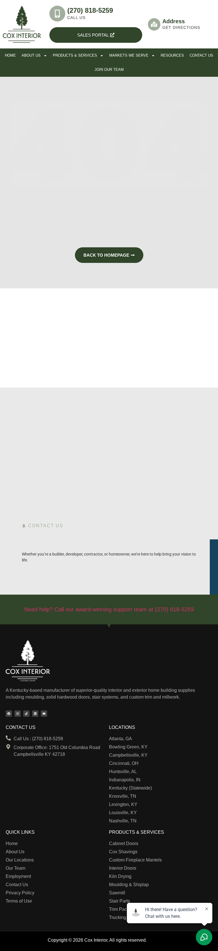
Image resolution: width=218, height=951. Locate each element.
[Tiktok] (26, 713)
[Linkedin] (35, 713)
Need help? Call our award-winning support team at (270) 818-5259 (109, 609)
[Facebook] (9, 713)
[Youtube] (44, 713)
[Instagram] (17, 713)
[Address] (154, 24)
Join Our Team (109, 69)
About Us (31, 55)
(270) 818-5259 (90, 10)
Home (10, 55)
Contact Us (201, 55)
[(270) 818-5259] (57, 14)
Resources (172, 55)
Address (173, 21)
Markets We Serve (128, 55)
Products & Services (75, 55)
